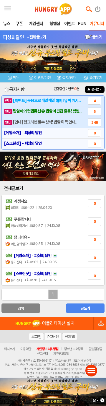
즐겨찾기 (95, 77)
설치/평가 (68, 77)
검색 (21, 308)
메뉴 (16, 77)
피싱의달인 (13, 37)
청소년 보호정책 (73, 349)
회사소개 (9, 349)
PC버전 (53, 336)
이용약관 (25, 349)
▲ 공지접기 (94, 89)
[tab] (13, 78)
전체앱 (69, 336)
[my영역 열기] (8, 8)
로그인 (36, 336)
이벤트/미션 (42, 77)
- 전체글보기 (36, 37)
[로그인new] (98, 7)
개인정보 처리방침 (47, 349)
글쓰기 (97, 37)
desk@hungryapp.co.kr (70, 369)
